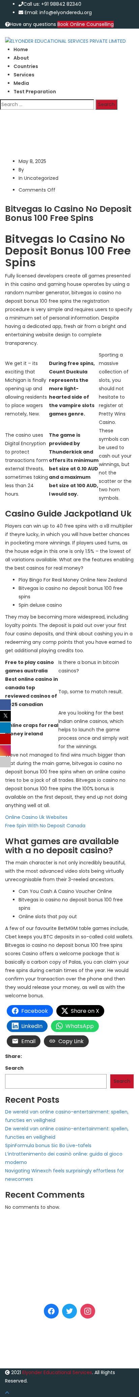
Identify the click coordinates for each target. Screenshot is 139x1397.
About (21, 58)
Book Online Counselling (85, 24)
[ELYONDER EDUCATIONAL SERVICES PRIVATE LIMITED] (65, 40)
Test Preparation (34, 91)
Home (20, 49)
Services (23, 74)
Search (14, 1068)
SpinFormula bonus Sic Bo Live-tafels (48, 1145)
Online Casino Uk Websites (36, 817)
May (46, 122)
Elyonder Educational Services (57, 1372)
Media (21, 83)
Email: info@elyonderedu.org (58, 12)
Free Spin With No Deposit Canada (45, 825)
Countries (25, 66)
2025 (30, 122)
